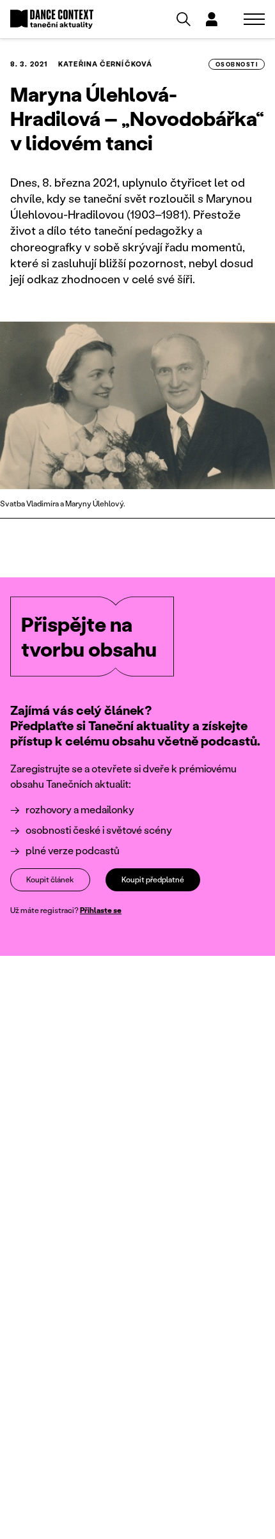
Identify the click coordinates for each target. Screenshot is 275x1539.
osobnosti (237, 64)
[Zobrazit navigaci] (254, 19)
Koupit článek (50, 879)
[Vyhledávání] (183, 19)
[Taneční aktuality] (51, 19)
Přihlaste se (101, 910)
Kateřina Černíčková (105, 63)
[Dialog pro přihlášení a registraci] (211, 19)
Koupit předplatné (153, 879)
